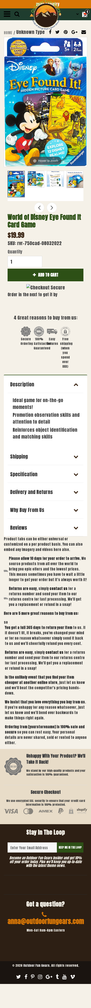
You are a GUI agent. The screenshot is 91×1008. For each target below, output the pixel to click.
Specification (23, 474)
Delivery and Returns (31, 492)
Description (22, 384)
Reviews (18, 527)
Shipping (19, 456)
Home (8, 32)
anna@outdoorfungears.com (46, 921)
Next (52, 208)
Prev (39, 208)
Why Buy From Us (27, 509)
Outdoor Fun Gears (36, 965)
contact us (54, 652)
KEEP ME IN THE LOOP (70, 847)
